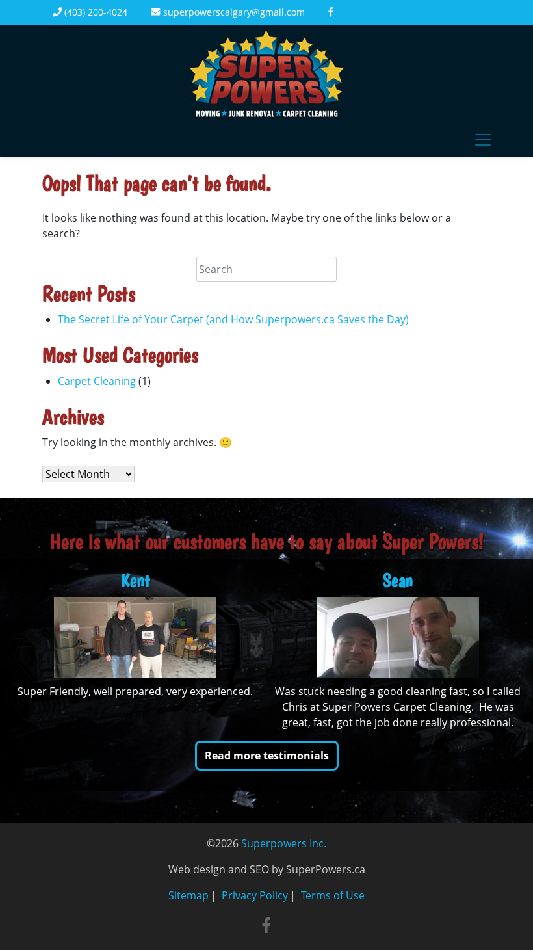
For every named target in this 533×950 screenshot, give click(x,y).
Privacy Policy (255, 895)
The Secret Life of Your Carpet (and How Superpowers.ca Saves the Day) (233, 319)
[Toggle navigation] (482, 139)
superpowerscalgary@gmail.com (233, 12)
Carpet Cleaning (97, 381)
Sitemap (188, 895)
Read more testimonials (267, 755)
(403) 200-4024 (94, 12)
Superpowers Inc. (283, 843)
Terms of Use (333, 895)
